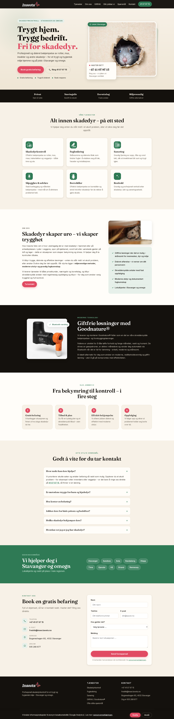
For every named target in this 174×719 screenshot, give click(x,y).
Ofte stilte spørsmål (95, 703)
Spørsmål (122, 4)
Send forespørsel (119, 654)
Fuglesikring (92, 691)
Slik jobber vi (109, 4)
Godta (135, 715)
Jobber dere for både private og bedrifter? (68, 511)
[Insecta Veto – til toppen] (31, 4)
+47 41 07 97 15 (36, 622)
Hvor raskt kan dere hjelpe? (61, 471)
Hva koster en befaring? (58, 501)
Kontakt (132, 4)
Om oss (88, 4)
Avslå (146, 715)
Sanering (90, 695)
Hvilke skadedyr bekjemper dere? (63, 520)
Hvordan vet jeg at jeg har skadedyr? (65, 530)
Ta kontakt (29, 284)
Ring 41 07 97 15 (59, 69)
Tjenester (78, 4)
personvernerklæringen (137, 660)
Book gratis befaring (31, 69)
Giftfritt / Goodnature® (96, 699)
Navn (93, 600)
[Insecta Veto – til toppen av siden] (31, 685)
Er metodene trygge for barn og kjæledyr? (68, 492)
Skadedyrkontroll (94, 688)
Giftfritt (97, 4)
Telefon (94, 611)
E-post (123, 611)
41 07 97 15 (145, 4)
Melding (94, 633)
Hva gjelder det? (98, 622)
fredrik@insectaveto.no (40, 630)
